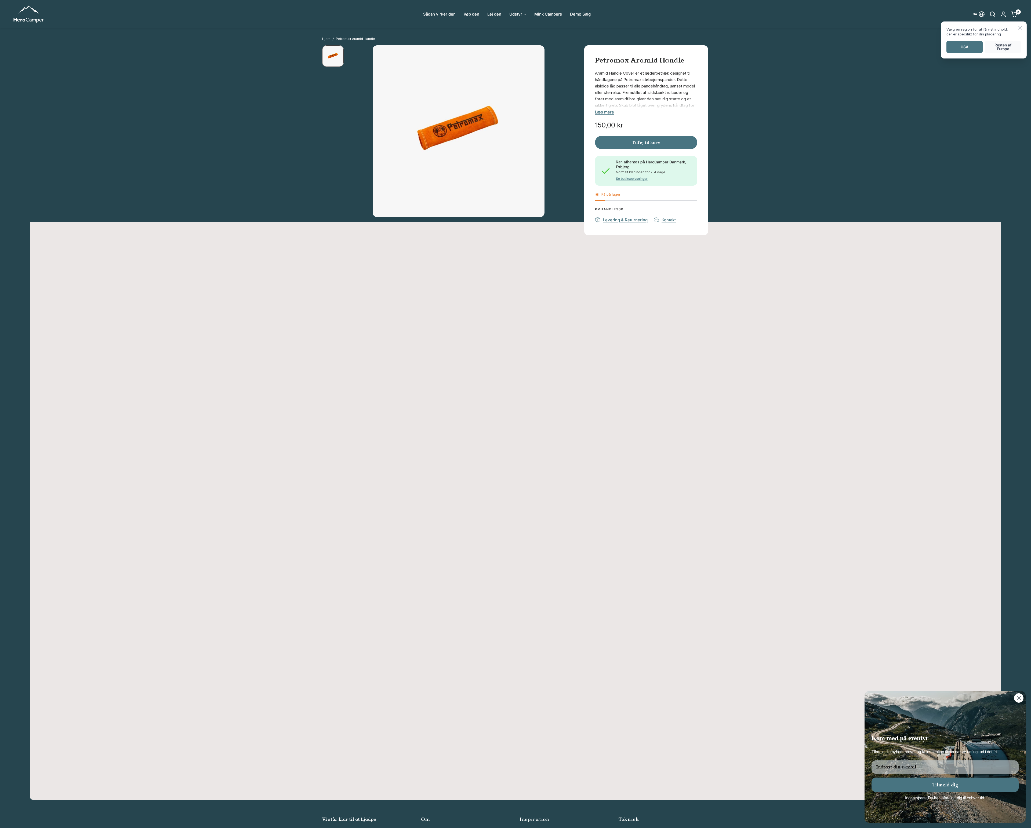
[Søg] (992, 14)
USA (964, 47)
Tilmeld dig (945, 785)
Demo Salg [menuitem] (580, 14)
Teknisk (628, 819)
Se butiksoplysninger (632, 178)
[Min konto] (1003, 14)
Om (425, 819)
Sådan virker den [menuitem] (439, 14)
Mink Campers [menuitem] (548, 14)
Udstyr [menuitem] (515, 14)
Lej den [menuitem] (494, 14)
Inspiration (534, 819)
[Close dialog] (1018, 698)
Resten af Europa (1002, 47)
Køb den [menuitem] (471, 14)
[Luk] (1020, 28)
